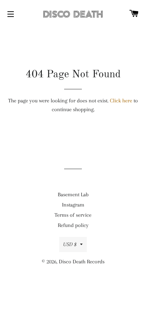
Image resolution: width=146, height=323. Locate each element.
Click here (121, 100)
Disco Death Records (82, 261)
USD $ (70, 244)
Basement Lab (73, 194)
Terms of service (73, 215)
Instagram (73, 205)
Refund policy (73, 225)
